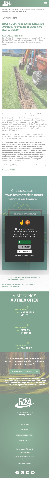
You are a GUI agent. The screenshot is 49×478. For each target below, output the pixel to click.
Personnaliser (24, 252)
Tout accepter (24, 242)
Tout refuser (24, 247)
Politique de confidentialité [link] (24, 256)
